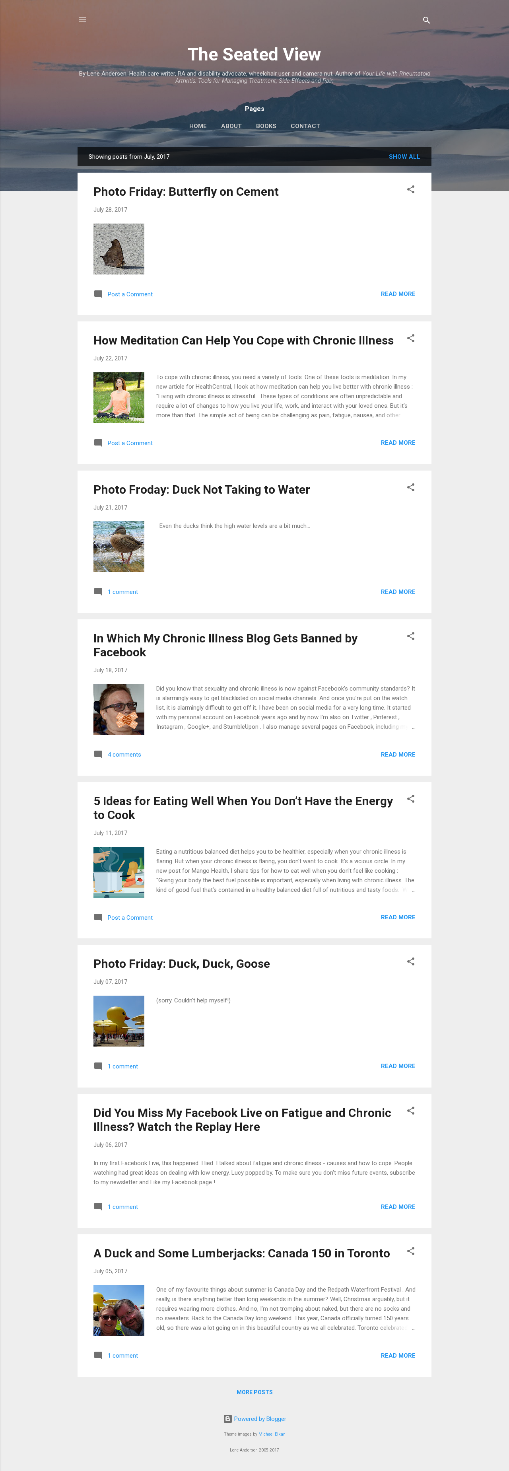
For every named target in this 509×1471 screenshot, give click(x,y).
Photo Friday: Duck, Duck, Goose (181, 964)
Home (198, 126)
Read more (398, 294)
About (231, 126)
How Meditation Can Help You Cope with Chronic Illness (243, 340)
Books (266, 126)
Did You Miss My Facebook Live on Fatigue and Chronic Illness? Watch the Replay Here (242, 1120)
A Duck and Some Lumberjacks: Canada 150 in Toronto (241, 1253)
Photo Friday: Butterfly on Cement (186, 191)
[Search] (426, 22)
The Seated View (254, 54)
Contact (305, 126)
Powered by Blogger (259, 1418)
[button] (411, 191)
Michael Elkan (272, 1434)
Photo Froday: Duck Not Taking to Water (201, 489)
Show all (404, 156)
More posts (255, 1392)
